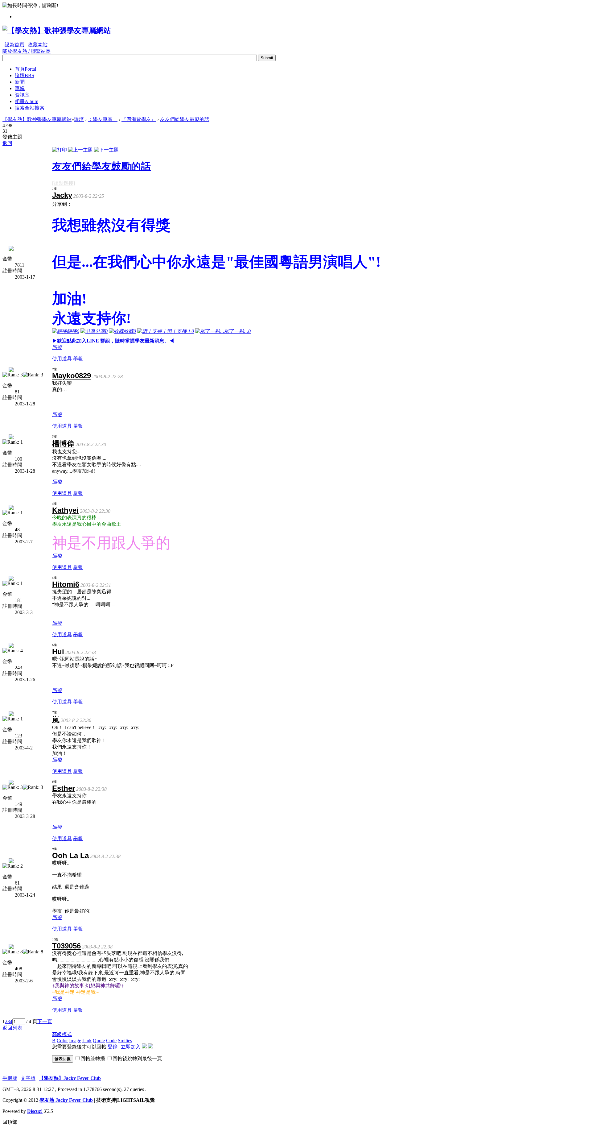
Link (87, 1040)
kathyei (65, 510)
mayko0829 (71, 375)
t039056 (66, 946)
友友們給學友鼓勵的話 (184, 119)
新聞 (20, 82)
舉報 (78, 358)
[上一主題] (80, 149)
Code (111, 1040)
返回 (7, 143)
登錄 (112, 1046)
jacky (62, 195)
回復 (57, 347)
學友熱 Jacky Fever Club (66, 1100)
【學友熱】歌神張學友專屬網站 (37, 119)
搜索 (29, 107)
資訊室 (22, 94)
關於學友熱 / (16, 51)
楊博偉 (63, 443)
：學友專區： (102, 119)
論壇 (24, 75)
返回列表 (12, 1028)
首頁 (25, 69)
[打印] (59, 149)
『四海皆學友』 (138, 119)
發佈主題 (12, 136)
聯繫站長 (41, 51)
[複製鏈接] (63, 183)
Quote (99, 1040)
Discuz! (35, 1111)
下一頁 (44, 1021)
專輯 (20, 88)
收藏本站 (37, 44)
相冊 (26, 101)
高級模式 (62, 1034)
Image (75, 1040)
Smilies (125, 1040)
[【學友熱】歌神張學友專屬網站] (56, 31)
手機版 (9, 1078)
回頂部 (9, 1122)
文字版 (28, 1078)
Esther (63, 788)
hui (58, 651)
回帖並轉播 (92, 1058)
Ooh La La (70, 855)
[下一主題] (106, 149)
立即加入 (131, 1046)
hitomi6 (65, 584)
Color (62, 1040)
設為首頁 (14, 44)
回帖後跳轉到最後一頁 (137, 1058)
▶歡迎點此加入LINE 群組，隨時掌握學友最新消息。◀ (113, 340)
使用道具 (62, 358)
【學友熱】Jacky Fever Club (70, 1078)
